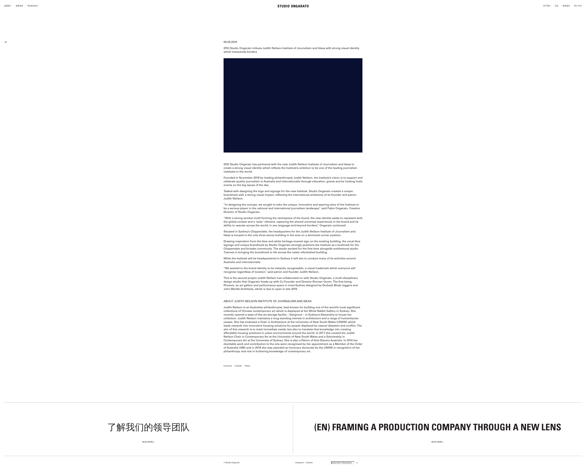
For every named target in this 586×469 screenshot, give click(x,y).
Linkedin (309, 462)
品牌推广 (7, 5)
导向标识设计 (32, 5)
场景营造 (19, 5)
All (6, 42)
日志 (556, 5)
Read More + (148, 442)
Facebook (228, 365)
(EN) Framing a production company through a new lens (437, 426)
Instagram (299, 462)
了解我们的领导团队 (148, 426)
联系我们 (566, 5)
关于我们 (546, 5)
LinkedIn (238, 365)
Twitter (247, 365)
